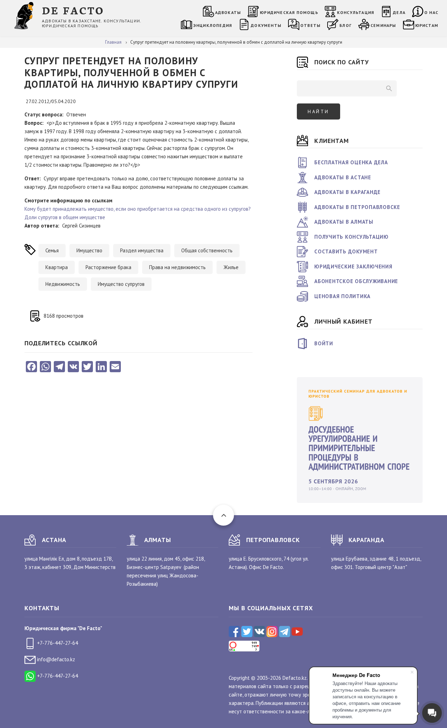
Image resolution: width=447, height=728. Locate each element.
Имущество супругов (121, 284)
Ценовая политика (342, 296)
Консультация (355, 12)
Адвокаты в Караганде (347, 192)
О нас (431, 12)
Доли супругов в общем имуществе (64, 217)
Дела (399, 12)
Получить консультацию (351, 236)
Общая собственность (207, 250)
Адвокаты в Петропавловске (357, 207)
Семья (52, 250)
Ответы (310, 25)
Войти (323, 343)
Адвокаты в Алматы (343, 221)
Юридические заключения (353, 266)
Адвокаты (228, 12)
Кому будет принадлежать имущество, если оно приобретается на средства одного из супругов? (137, 209)
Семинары (383, 25)
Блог (345, 25)
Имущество (89, 250)
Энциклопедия (212, 25)
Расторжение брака (108, 267)
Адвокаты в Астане (342, 177)
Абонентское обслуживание (356, 281)
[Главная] (25, 15)
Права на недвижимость (177, 267)
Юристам (426, 25)
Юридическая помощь (289, 12)
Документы (266, 25)
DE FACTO (73, 10)
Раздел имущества (141, 250)
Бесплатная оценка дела (351, 162)
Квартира (56, 267)
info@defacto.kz (55, 659)
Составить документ (346, 251)
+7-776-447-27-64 (57, 643)
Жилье (231, 267)
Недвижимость (62, 284)
